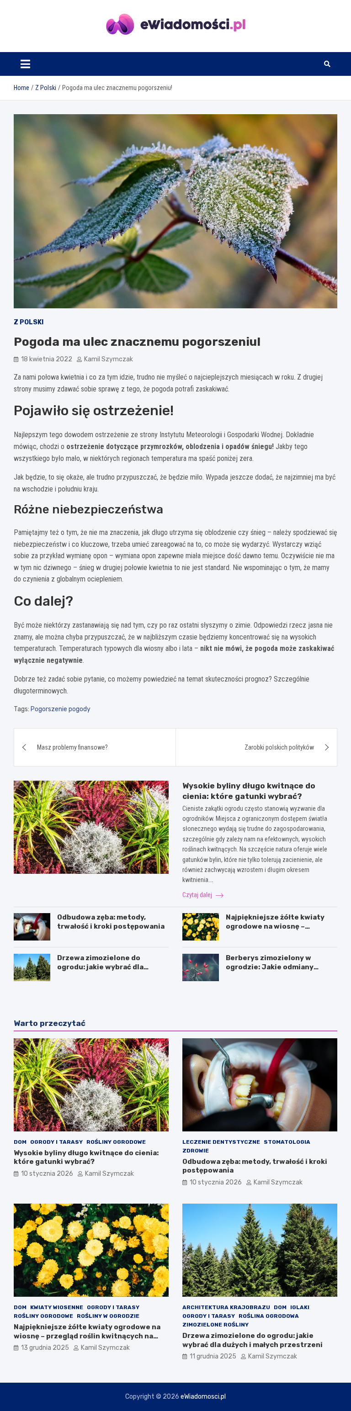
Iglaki (299, 1307)
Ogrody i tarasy (56, 1142)
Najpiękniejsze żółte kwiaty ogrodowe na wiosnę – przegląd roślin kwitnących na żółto (279, 930)
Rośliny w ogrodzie (108, 1316)
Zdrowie (195, 1150)
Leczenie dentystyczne (221, 1142)
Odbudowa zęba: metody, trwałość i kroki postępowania (111, 921)
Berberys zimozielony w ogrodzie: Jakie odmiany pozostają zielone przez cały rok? (277, 971)
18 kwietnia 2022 (46, 359)
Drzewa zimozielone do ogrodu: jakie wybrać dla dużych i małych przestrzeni (107, 967)
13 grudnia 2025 (45, 1348)
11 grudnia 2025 (213, 1356)
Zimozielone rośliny (215, 1324)
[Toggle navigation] (25, 64)
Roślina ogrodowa (269, 1316)
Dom (20, 1142)
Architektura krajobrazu (226, 1307)
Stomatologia (287, 1142)
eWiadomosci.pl (203, 1396)
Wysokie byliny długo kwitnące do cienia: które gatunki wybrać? (86, 1157)
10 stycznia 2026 (47, 1174)
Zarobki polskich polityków (279, 747)
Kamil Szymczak (108, 359)
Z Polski (28, 322)
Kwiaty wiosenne (56, 1307)
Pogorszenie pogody (60, 709)
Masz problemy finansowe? (72, 747)
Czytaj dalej (197, 894)
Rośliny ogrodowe (116, 1142)
